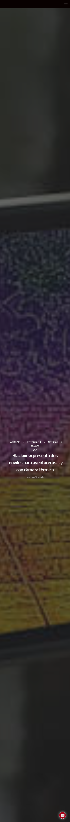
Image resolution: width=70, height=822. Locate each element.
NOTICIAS (53, 442)
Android (15, 442)
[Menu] (66, 4)
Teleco (35, 445)
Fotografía (34, 442)
